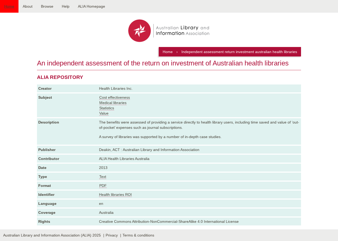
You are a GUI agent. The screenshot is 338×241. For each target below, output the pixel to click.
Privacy (112, 235)
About (27, 6)
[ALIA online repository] (169, 31)
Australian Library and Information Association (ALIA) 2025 (52, 235)
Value (104, 113)
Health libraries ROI (115, 194)
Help (65, 6)
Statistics (106, 108)
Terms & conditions (138, 235)
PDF (103, 185)
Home (9, 6)
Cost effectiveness (114, 97)
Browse (47, 6)
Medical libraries (112, 103)
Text (102, 176)
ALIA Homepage (91, 6)
